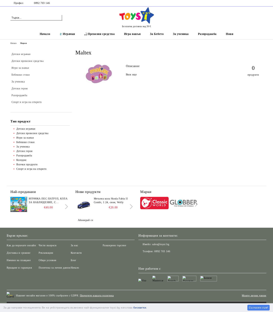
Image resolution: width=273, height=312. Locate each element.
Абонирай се (85, 220)
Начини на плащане (19, 260)
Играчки (69, 33)
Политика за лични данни (54, 267)
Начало (45, 33)
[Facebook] (261, 3)
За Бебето (157, 33)
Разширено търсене (114, 245)
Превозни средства (101, 33)
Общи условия (47, 260)
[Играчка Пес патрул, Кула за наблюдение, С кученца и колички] (18, 205)
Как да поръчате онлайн (21, 245)
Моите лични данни (254, 295)
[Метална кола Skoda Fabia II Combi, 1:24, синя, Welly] (83, 205)
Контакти (76, 252)
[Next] (65, 206)
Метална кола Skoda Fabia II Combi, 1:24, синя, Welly (111, 200)
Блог (73, 260)
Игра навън (132, 33)
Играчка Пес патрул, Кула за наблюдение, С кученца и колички (48, 200)
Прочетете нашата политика (97, 295)
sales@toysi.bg (160, 244)
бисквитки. (140, 307)
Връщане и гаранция (19, 267)
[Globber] (184, 204)
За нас (74, 245)
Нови (229, 33)
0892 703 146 (42, 3)
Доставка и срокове (18, 252)
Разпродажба (207, 33)
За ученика (181, 33)
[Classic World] (154, 203)
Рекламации (46, 252)
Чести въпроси (47, 245)
